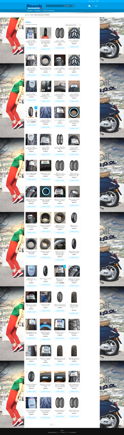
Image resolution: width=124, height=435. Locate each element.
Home (27, 14)
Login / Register (91, 1)
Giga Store (67, 432)
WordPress (58, 432)
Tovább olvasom (45, 75)
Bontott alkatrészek (48, 10)
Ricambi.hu (29, 10)
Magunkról (37, 10)
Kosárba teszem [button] (31, 47)
